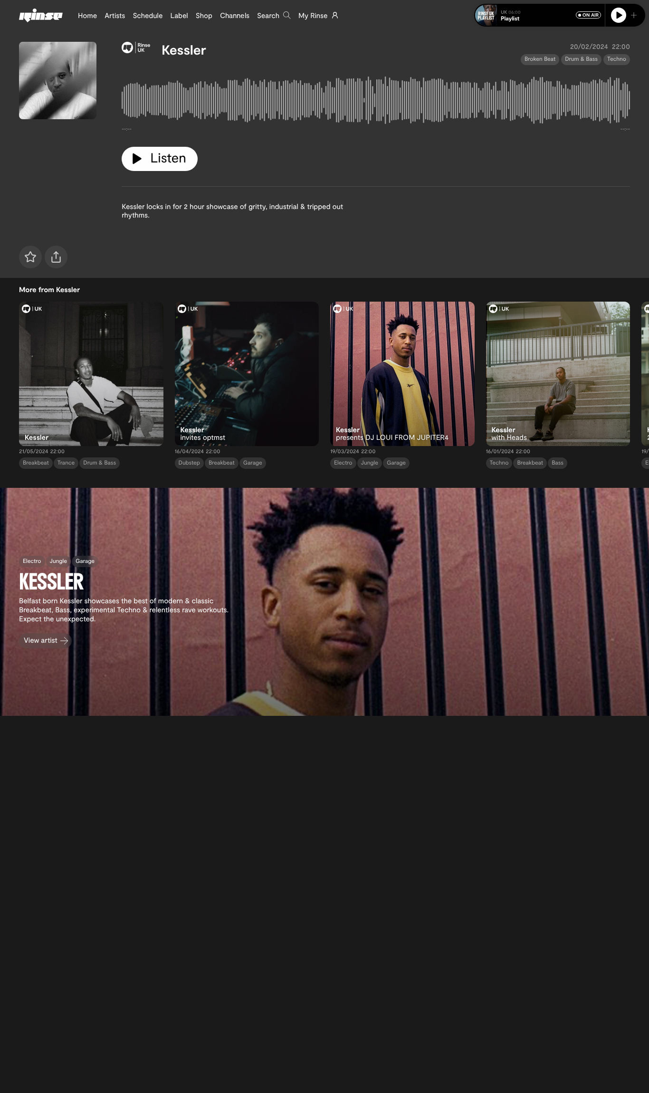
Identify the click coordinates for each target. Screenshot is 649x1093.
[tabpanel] (376, 102)
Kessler (184, 49)
